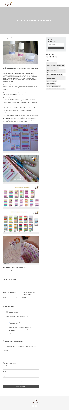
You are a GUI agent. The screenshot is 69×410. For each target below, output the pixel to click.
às (6, 315)
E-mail (5, 371)
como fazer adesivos (52, 68)
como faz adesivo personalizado (55, 65)
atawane (12, 312)
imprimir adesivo (51, 81)
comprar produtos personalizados (52, 77)
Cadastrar (56, 48)
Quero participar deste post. (9, 363)
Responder (8, 319)
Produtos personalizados (53, 86)
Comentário (6, 350)
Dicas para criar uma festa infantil (28, 293)
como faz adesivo (51, 63)
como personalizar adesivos (54, 74)
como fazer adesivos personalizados (52, 71)
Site (4, 376)
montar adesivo (51, 83)
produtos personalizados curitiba (55, 88)
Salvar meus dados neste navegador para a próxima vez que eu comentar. (20, 383)
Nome (5, 365)
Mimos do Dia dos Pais (10, 293)
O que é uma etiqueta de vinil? (18, 267)
